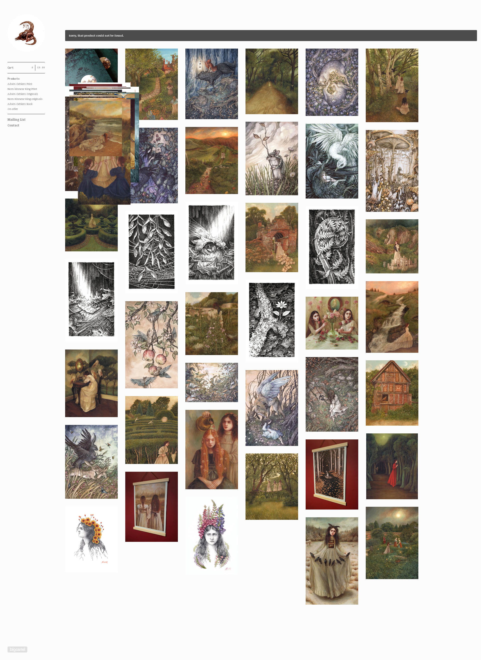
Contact (13, 125)
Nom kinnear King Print (22, 89)
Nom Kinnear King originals (25, 99)
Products (14, 78)
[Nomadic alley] (26, 33)
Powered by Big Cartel (17, 649)
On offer (13, 109)
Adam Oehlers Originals (23, 94)
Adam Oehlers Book (20, 104)
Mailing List (17, 119)
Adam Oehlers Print (20, 84)
